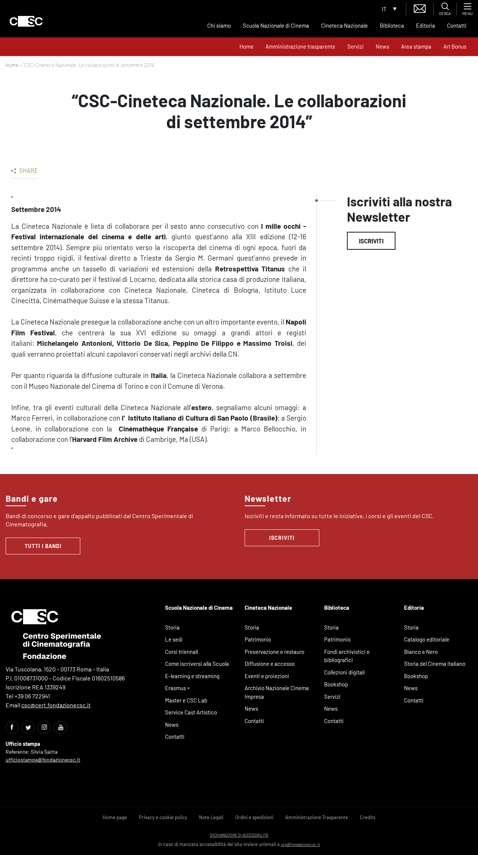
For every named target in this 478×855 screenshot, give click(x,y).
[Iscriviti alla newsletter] (420, 7)
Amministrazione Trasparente (316, 817)
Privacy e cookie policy (163, 817)
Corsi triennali (181, 651)
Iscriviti (371, 240)
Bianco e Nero (421, 651)
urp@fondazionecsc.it (300, 844)
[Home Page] (26, 21)
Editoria (425, 25)
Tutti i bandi (43, 546)
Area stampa (416, 46)
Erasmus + (177, 688)
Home (246, 46)
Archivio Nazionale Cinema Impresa (277, 692)
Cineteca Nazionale (344, 25)
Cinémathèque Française (156, 428)
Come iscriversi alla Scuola (197, 663)
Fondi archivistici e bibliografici (347, 656)
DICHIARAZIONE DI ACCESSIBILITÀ (239, 835)
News (382, 46)
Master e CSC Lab (186, 700)
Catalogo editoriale (426, 639)
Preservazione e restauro (274, 651)
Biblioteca (392, 25)
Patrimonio (258, 639)
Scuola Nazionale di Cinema (276, 25)
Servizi (355, 46)
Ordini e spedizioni (254, 817)
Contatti (456, 25)
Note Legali (211, 817)
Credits (367, 817)
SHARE (28, 170)
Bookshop (336, 684)
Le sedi (174, 639)
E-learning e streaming (192, 676)
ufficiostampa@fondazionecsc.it (43, 759)
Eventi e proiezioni (267, 676)
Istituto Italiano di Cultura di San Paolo (188, 417)
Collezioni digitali (344, 672)
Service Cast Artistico (191, 712)
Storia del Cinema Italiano (434, 663)
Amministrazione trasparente (300, 46)
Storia (172, 627)
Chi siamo (219, 25)
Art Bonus (454, 46)
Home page (115, 817)
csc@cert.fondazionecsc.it (56, 704)
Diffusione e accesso (270, 663)
